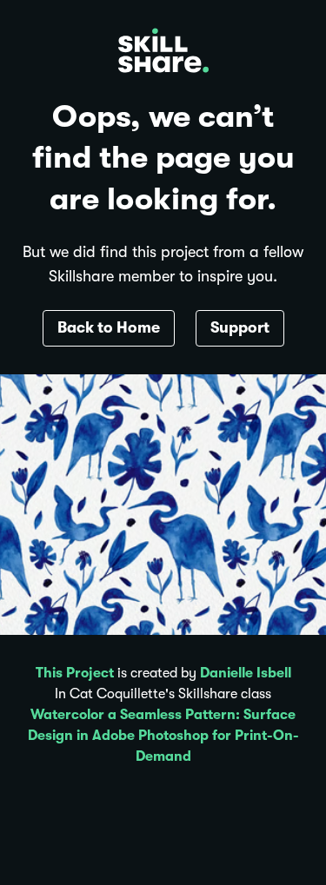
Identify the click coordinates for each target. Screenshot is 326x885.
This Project (75, 673)
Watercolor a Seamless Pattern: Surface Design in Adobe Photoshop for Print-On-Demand (163, 735)
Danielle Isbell (245, 673)
